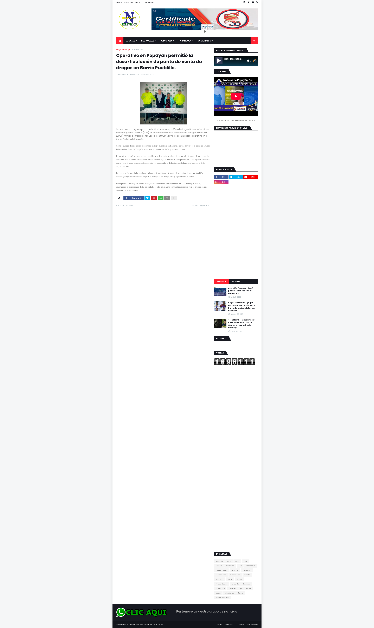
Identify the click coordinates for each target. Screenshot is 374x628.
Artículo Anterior (125, 205)
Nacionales (235, 575)
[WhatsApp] (160, 198)
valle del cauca (222, 597)
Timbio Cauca (221, 584)
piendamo (229, 593)
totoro (240, 593)
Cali (245, 561)
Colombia (230, 566)
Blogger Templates (153, 624)
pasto (218, 593)
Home (119, 2)
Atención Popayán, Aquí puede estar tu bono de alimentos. (240, 291)
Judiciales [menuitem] (167, 40)
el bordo (235, 584)
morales (232, 588)
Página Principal (123, 49)
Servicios (128, 2)
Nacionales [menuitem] (204, 40)
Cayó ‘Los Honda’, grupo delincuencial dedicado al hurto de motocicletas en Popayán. (242, 306)
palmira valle (245, 588)
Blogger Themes (135, 624)
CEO (229, 561)
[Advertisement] (236, 232)
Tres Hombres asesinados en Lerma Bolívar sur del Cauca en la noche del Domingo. (242, 324)
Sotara (239, 579)
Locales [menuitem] (130, 40)
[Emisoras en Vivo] (254, 60)
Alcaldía (219, 561)
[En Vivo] (219, 60)
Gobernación (221, 570)
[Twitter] (147, 198)
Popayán (219, 579)
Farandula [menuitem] (185, 40)
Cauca (219, 566)
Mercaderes (221, 575)
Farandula (250, 566)
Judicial (234, 570)
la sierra (246, 584)
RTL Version (150, 2)
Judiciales (138, 49)
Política (240, 624)
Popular (221, 281)
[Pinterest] (154, 198)
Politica (138, 2)
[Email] (167, 198)
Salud (230, 579)
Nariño (247, 575)
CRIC (237, 561)
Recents (236, 281)
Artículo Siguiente (200, 205)
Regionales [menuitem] (147, 40)
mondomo (220, 588)
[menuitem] (119, 40)
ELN (240, 566)
